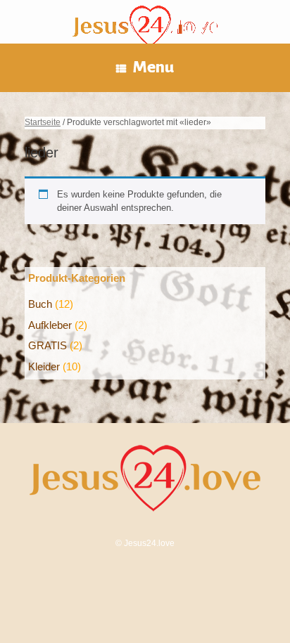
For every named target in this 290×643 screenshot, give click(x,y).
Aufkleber (50, 325)
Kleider (44, 366)
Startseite (43, 122)
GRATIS (47, 345)
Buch (40, 304)
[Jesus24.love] (145, 29)
